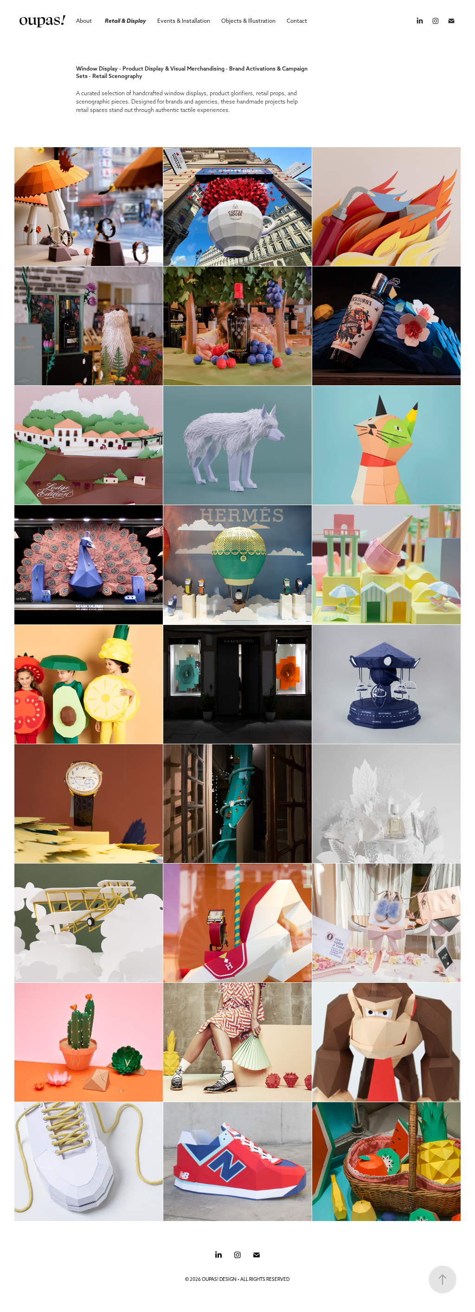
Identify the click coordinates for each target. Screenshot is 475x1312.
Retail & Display (125, 20)
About (84, 20)
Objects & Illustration (248, 20)
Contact (297, 20)
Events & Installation (183, 20)
